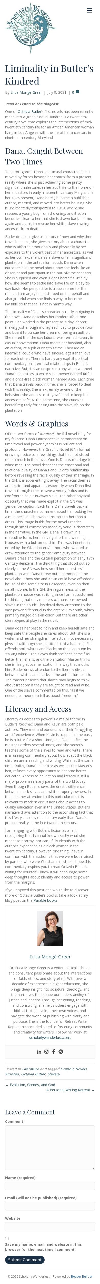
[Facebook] (53, 1051)
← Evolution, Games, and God (30, 1084)
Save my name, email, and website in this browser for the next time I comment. (43, 1247)
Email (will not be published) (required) (41, 1197)
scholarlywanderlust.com (49, 1037)
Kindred (12, 1074)
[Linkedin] (39, 1051)
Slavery (53, 1074)
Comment (14, 1121)
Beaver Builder (82, 1276)
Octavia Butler (29, 111)
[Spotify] (60, 1051)
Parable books (45, 900)
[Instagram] (46, 1051)
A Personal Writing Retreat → (70, 1089)
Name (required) (20, 1177)
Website (13, 1218)
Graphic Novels (74, 1068)
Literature (30, 1068)
